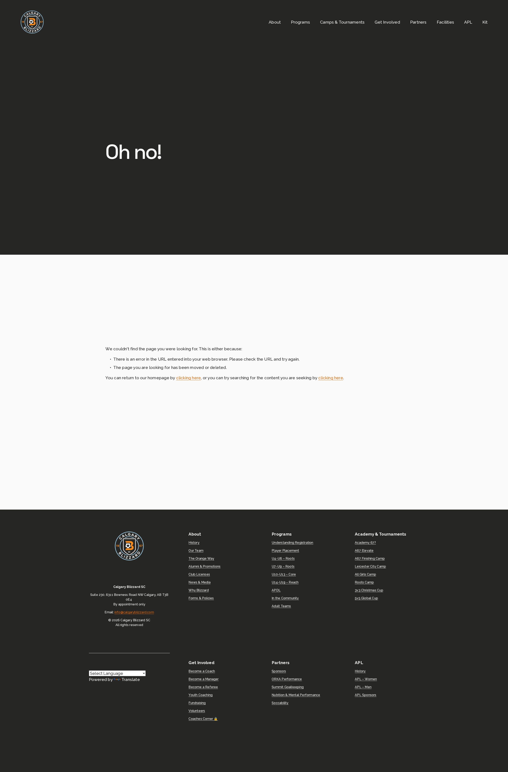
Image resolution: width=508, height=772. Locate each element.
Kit (485, 22)
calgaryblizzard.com (138, 612)
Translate (130, 679)
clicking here (188, 377)
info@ (118, 612)
